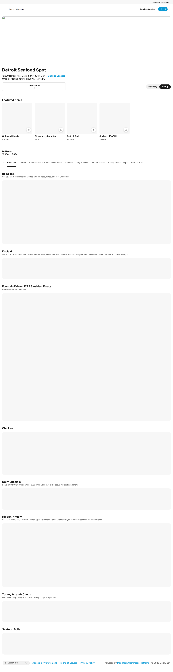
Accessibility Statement (44, 662)
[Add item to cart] (28, 130)
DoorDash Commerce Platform (133, 662)
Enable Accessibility (161, 2)
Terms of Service (68, 662)
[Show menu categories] (3, 162)
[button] (17, 122)
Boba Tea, (11, 162)
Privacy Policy (87, 662)
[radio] (152, 86)
